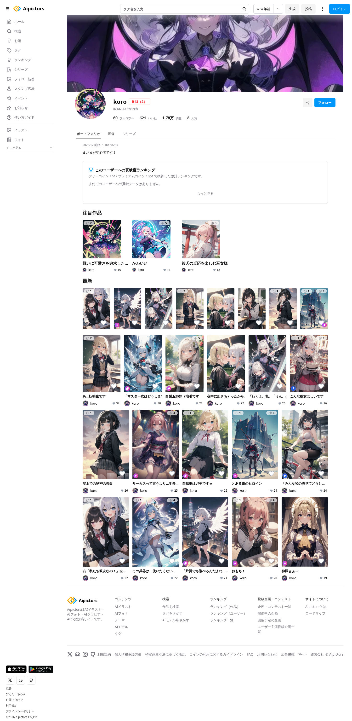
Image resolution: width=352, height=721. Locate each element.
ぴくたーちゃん (16, 694)
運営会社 (317, 654)
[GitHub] (93, 654)
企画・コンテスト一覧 (274, 606)
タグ (118, 633)
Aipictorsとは (315, 606)
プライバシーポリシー (20, 711)
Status (302, 654)
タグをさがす (172, 613)
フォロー (325, 102)
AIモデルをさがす (175, 620)
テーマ (120, 620)
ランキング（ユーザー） (228, 613)
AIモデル (121, 626)
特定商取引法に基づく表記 (165, 654)
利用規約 (11, 706)
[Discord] (77, 654)
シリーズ (129, 133)
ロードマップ (315, 613)
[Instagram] (85, 654)
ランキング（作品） (225, 606)
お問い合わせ (14, 700)
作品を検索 (170, 606)
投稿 (308, 8)
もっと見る (205, 193)
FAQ (250, 654)
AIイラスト (123, 606)
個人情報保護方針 (128, 654)
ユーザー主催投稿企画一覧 (276, 629)
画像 (111, 133)
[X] (70, 654)
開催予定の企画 (269, 620)
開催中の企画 (268, 613)
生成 (292, 8)
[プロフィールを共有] (307, 102)
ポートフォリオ (88, 133)
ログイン (339, 8)
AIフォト (121, 613)
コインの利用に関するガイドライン (216, 654)
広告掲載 (288, 654)
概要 (8, 688)
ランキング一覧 (221, 620)
